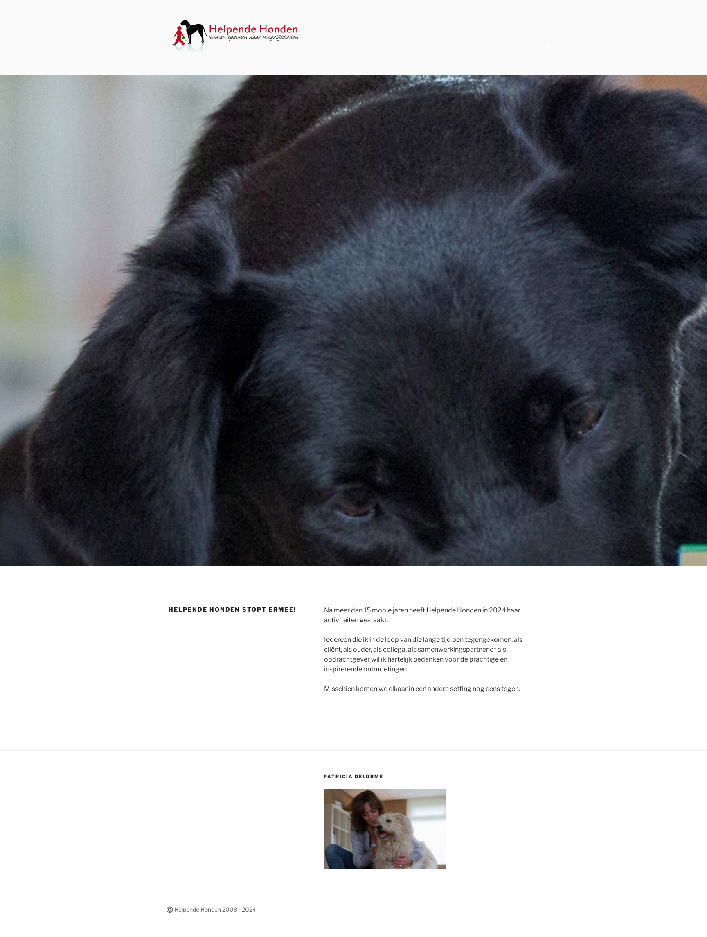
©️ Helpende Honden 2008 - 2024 (211, 909)
